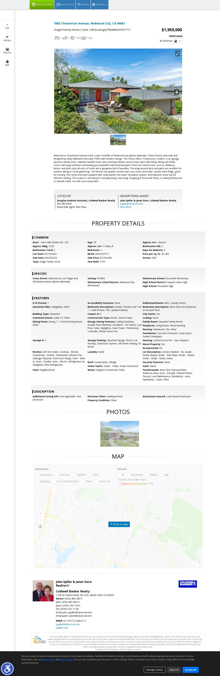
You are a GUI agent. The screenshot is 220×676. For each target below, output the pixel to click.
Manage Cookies (154, 669)
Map (7, 65)
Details (7, 40)
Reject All (174, 669)
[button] (7, 668)
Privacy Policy (48, 659)
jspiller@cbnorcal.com (131, 203)
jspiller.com (62, 627)
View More (125, 206)
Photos (7, 52)
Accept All (190, 669)
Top (7, 28)
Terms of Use (66, 659)
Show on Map (120, 524)
